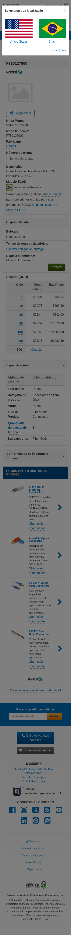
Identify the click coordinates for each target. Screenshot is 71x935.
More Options (58, 50)
